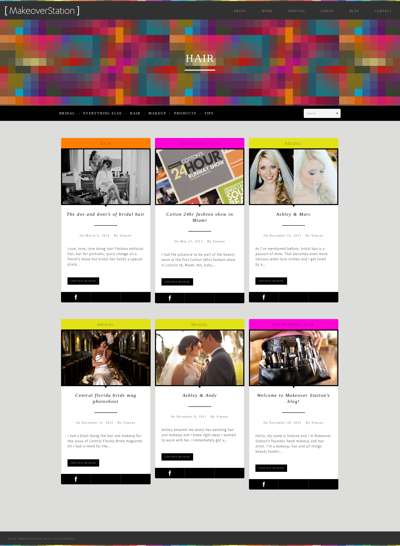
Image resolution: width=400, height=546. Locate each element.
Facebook (312, 537)
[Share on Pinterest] (136, 297)
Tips (208, 113)
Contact (383, 11)
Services (296, 11)
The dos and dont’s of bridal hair (106, 214)
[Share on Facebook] (76, 297)
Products (185, 113)
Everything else (102, 113)
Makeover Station (386, 537)
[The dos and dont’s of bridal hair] (105, 176)
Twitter (373, 537)
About (240, 11)
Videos (327, 11)
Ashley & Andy (199, 395)
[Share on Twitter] (105, 297)
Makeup (157, 113)
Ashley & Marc (293, 214)
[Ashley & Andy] (199, 357)
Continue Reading (83, 280)
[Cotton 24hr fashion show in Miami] (199, 176)
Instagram (324, 537)
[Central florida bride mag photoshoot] (105, 357)
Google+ (337, 537)
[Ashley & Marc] (293, 176)
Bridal (67, 113)
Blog (354, 11)
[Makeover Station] (42, 14)
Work (267, 11)
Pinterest (349, 537)
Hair (135, 113)
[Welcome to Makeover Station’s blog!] (293, 357)
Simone (126, 235)
